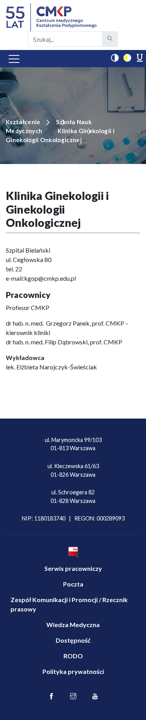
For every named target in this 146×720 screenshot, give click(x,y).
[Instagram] (73, 696)
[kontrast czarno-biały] (115, 58)
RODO (73, 655)
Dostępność (73, 640)
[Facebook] (51, 696)
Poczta (73, 584)
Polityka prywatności (73, 671)
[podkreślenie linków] (140, 58)
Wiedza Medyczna (73, 624)
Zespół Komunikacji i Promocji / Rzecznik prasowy (69, 604)
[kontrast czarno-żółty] (127, 58)
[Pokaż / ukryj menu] (14, 59)
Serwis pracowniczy (73, 568)
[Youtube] (95, 696)
